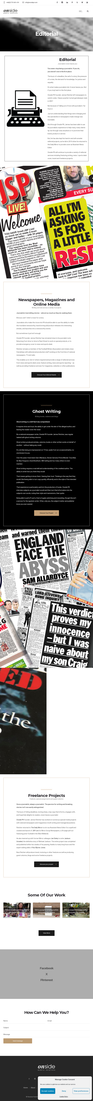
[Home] (10, 14)
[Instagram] (62, 2)
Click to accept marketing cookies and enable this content (17, 911)
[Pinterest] (72, 2)
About (33, 1088)
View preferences (81, 1091)
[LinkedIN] (67, 2)
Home (40, 49)
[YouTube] (87, 2)
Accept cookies (47, 1091)
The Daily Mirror (36, 827)
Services (46, 49)
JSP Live (35, 831)
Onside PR (20, 820)
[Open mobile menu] (81, 11)
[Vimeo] (82, 2)
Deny (64, 1091)
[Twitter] (77, 2)
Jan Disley (54, 838)
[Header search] (87, 11)
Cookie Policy (64, 1096)
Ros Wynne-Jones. (39, 847)
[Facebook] (57, 2)
